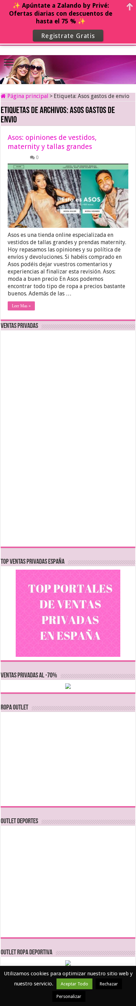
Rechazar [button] (109, 983)
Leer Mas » (21, 305)
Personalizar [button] (68, 996)
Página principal (27, 96)
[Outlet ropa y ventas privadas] (68, 63)
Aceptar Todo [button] (74, 983)
